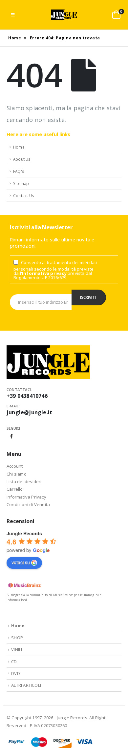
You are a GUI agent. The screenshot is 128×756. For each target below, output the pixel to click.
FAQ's (18, 171)
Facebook (11, 436)
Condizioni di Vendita (28, 504)
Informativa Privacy (26, 497)
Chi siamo (17, 474)
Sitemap (21, 183)
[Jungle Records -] (64, 15)
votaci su (20, 562)
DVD (15, 673)
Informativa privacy (44, 273)
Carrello (15, 489)
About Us (22, 159)
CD (14, 661)
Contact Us (23, 195)
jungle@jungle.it (29, 412)
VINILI (16, 649)
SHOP (17, 638)
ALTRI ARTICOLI (26, 685)
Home (14, 38)
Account (15, 466)
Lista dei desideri (24, 481)
